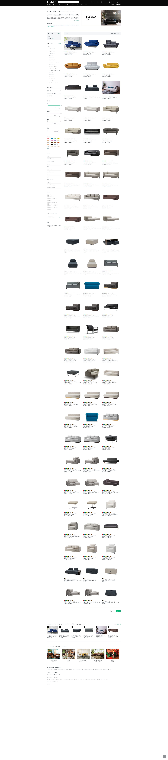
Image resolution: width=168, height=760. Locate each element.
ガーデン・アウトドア (53, 207)
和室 (50, 209)
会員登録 (92, 1)
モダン (48, 674)
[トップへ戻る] (164, 756)
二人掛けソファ (55, 669)
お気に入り (113, 1)
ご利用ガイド (118, 4)
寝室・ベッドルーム (53, 198)
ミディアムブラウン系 (86, 679)
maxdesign (61, 25)
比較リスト (105, 1)
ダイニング (51, 196)
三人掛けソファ (60, 669)
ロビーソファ (100, 669)
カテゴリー (49, 4)
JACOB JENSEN (50, 25)
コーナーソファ (84, 669)
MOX (65, 25)
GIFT (86, 4)
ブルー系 (48, 679)
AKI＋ (49, 26)
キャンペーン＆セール (79, 4)
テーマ (58, 4)
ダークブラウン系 (70, 679)
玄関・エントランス (53, 202)
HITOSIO (52, 26)
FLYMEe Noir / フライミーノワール (57, 11)
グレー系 (102, 679)
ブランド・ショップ (69, 4)
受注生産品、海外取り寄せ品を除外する (55, 226)
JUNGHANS (56, 25)
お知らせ (112, 4)
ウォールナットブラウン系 (78, 679)
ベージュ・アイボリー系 (58, 679)
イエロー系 (52, 679)
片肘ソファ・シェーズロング (77, 669)
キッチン (50, 200)
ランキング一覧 (118, 624)
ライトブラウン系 (93, 679)
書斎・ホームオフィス (53, 205)
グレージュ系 (65, 679)
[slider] (47, 105)
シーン (62, 4)
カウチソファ (70, 669)
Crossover (73, 25)
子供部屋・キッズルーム (53, 203)
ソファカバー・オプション (107, 669)
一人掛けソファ (49, 669)
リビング (50, 195)
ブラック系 (98, 679)
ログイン (97, 1)
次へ (118, 611)
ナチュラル (58, 674)
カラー (54, 4)
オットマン (65, 669)
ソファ (72, 11)
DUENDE (68, 25)
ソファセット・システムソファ (92, 669)
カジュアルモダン (52, 674)
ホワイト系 (106, 679)
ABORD (77, 25)
